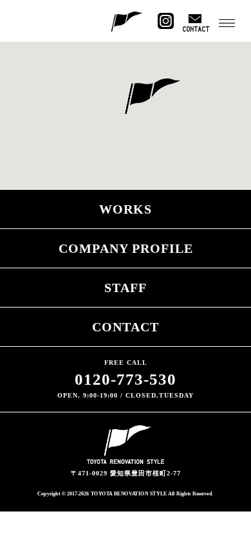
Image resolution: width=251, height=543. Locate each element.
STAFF (125, 288)
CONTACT (125, 327)
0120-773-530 (125, 379)
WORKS (125, 209)
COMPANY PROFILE (126, 248)
